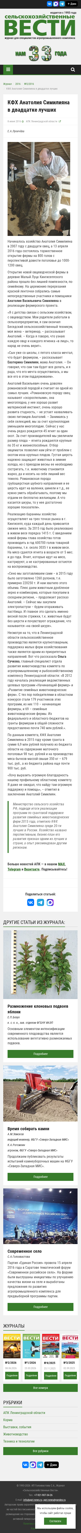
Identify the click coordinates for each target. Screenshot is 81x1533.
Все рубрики (40, 1451)
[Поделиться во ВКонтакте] (30, 902)
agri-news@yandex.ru (54, 1499)
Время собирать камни (28, 1128)
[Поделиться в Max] (50, 902)
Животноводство (15, 1434)
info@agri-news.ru (32, 1499)
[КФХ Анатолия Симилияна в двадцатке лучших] (39, 189)
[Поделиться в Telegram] (40, 902)
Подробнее (40, 1054)
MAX (61, 864)
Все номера (40, 1388)
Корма (8, 1420)
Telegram (14, 869)
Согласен (55, 1521)
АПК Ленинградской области (41, 121)
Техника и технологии (19, 1441)
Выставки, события (17, 1427)
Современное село (25, 1251)
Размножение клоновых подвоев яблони (38, 1009)
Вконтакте (32, 869)
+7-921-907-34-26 (43, 1495)
